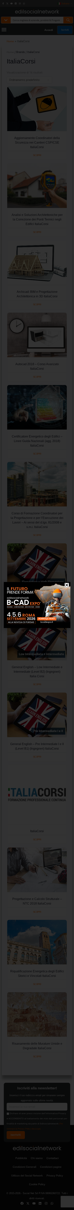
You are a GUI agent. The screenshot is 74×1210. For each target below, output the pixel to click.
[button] (67, 585)
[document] (37, 605)
